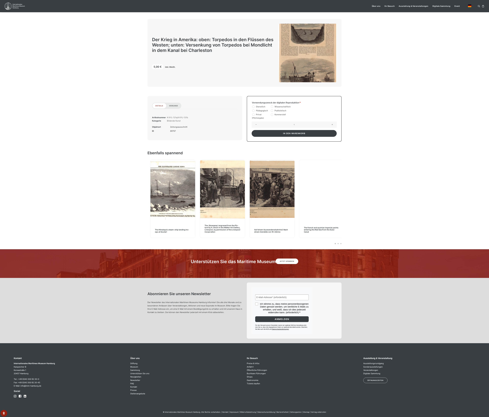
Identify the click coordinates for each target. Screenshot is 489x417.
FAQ (132, 383)
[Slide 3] (340, 243)
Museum (134, 367)
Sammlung (135, 370)
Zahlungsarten (296, 412)
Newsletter (135, 380)
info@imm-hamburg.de (31, 386)
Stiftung (133, 363)
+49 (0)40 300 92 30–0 (28, 379)
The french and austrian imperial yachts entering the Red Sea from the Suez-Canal (318, 229)
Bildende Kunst (174, 121)
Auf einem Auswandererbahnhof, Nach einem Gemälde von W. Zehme (268, 231)
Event (457, 6)
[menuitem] (376, 6)
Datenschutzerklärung (266, 412)
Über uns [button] (376, 6)
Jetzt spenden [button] (287, 261)
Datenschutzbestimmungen (280, 329)
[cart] (482, 6)
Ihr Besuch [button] (389, 6)
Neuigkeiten (135, 377)
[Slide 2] (338, 243)
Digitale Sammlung (441, 6)
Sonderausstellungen (373, 367)
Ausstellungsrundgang (373, 363)
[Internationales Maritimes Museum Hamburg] (20, 6)
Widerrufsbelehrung (248, 412)
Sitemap (306, 412)
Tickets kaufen (253, 383)
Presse (133, 390)
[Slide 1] (335, 243)
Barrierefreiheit (283, 412)
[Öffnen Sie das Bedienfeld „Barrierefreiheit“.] (4, 413)
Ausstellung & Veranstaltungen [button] (413, 6)
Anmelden (282, 319)
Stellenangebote (137, 393)
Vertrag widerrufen (318, 412)
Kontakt (133, 387)
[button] (469, 6)
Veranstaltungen (370, 370)
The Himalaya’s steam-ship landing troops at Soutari (169, 231)
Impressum (234, 412)
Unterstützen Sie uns (139, 373)
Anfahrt (250, 367)
